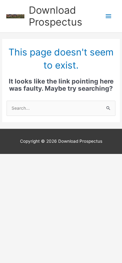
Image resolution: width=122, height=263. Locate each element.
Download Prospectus (55, 16)
